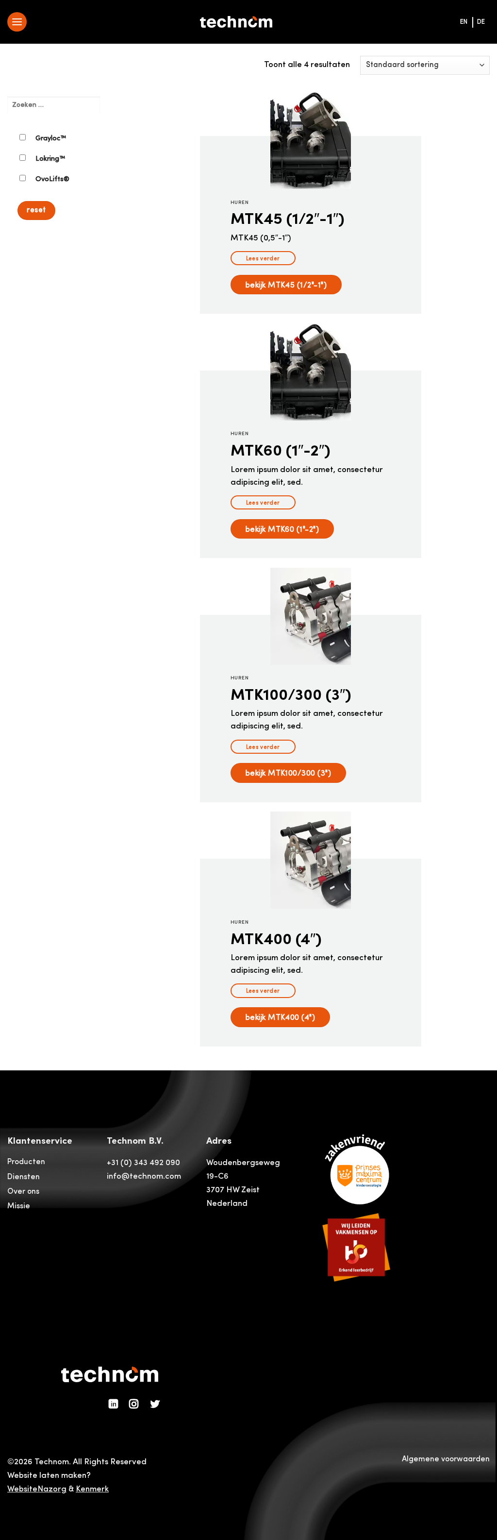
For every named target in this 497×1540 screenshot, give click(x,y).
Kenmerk (92, 1489)
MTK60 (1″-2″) (281, 450)
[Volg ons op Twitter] (155, 1404)
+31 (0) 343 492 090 (143, 1163)
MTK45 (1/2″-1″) (288, 218)
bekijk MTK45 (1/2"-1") (286, 284)
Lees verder (263, 258)
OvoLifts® (52, 179)
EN (463, 22)
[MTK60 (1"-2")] (310, 372)
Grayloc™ (50, 138)
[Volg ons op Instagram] (134, 1404)
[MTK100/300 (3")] (310, 616)
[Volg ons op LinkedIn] (113, 1404)
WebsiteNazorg (36, 1489)
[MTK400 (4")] (310, 860)
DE (481, 22)
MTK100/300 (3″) (291, 694)
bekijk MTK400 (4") (280, 1017)
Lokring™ (50, 159)
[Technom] (236, 22)
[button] (17, 21)
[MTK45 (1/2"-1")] (310, 140)
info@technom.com (144, 1176)
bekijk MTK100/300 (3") (288, 773)
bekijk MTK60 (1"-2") (282, 529)
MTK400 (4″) (276, 938)
